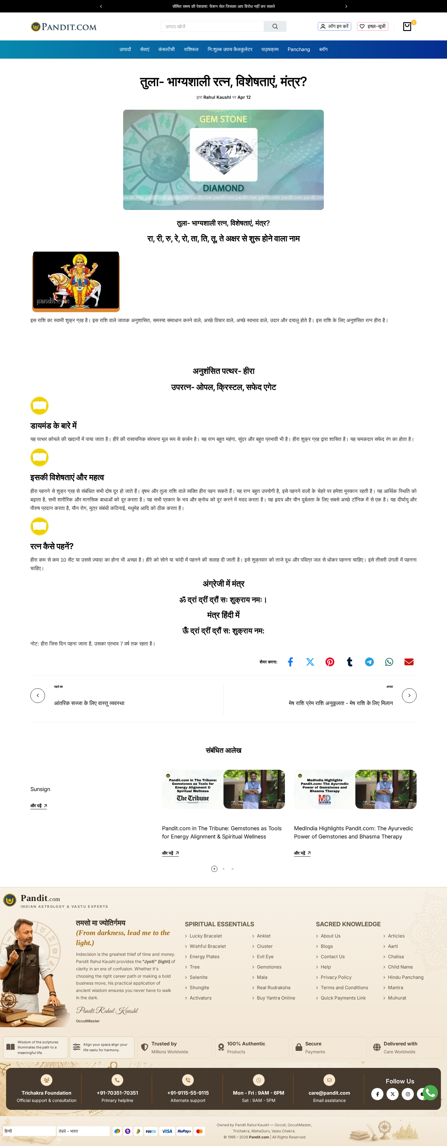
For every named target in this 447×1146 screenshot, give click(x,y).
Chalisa (396, 956)
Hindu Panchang (406, 977)
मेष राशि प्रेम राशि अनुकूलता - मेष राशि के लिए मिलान (341, 703)
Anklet (264, 936)
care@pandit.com (329, 1093)
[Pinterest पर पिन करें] (330, 661)
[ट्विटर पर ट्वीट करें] (310, 661)
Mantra (395, 987)
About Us (331, 936)
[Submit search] (275, 26)
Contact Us (333, 956)
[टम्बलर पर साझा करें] (349, 661)
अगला (389, 686)
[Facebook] (377, 1094)
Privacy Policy (336, 977)
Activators (201, 998)
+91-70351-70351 (117, 1093)
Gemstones (269, 967)
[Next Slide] (343, 6)
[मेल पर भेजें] (409, 661)
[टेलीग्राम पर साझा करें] (369, 661)
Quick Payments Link (343, 998)
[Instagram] (408, 1094)
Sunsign (40, 789)
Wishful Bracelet (208, 946)
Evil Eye (265, 956)
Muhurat (397, 998)
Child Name (400, 967)
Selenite (199, 977)
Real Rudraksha (273, 987)
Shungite (199, 987)
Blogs (327, 946)
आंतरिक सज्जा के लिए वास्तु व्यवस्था (89, 703)
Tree (195, 967)
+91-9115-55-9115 (188, 1093)
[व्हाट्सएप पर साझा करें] (389, 661)
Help (326, 967)
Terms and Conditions (344, 987)
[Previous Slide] (104, 6)
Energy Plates (205, 956)
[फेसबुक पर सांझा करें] (290, 661)
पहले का (58, 686)
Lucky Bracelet (206, 936)
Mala (262, 977)
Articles (396, 936)
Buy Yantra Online (276, 998)
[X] (392, 1094)
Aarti (393, 946)
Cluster (265, 946)
